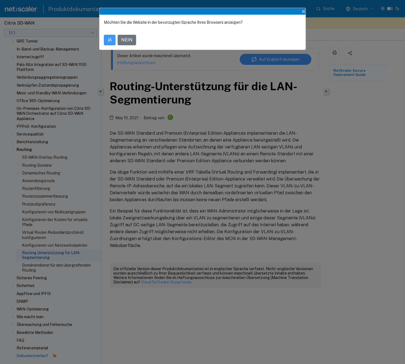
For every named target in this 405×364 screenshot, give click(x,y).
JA (109, 39)
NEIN (127, 39)
